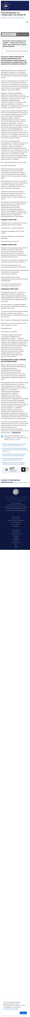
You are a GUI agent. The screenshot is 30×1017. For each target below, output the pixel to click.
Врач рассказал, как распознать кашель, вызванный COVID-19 (13, 459)
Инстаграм (16, 539)
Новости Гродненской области (15, 520)
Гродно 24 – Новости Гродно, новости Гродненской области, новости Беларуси (6, 5)
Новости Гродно (15, 518)
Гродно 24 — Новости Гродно (16, 492)
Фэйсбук (15, 537)
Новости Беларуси (16, 522)
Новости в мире (15, 524)
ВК (16, 544)
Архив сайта (15, 532)
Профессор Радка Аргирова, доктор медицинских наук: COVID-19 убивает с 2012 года (15, 449)
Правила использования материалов (16, 510)
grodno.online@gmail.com (19, 500)
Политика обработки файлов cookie (16, 508)
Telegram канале (14, 439)
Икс (16, 545)
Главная (3, 17)
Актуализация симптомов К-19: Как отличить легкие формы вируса (14, 454)
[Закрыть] (27, 40)
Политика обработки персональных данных (16, 506)
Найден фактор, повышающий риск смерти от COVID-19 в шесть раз (14, 444)
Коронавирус (20, 17)
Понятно (23, 1013)
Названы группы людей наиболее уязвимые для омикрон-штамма (13, 463)
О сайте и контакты (16, 503)
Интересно (11, 17)
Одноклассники (16, 542)
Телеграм (15, 536)
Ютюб (15, 547)
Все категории (16, 530)
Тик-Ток (16, 540)
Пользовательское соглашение (16, 504)
